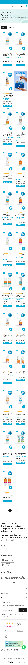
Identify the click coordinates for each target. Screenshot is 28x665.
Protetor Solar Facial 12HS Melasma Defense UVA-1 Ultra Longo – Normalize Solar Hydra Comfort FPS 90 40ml (7, 414)
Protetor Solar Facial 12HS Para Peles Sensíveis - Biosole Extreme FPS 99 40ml (7, 336)
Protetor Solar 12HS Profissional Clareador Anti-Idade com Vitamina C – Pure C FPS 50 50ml (20, 296)
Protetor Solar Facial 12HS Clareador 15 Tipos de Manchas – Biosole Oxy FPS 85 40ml (7, 55)
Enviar (23, 610)
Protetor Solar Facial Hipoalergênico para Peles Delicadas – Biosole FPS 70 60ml (7, 176)
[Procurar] (22, 6)
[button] (4, 2)
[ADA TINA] (14, 6)
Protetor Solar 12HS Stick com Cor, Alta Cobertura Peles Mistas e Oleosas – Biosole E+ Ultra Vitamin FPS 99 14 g (7, 96)
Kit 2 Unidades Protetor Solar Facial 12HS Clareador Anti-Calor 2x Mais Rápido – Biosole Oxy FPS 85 (7, 296)
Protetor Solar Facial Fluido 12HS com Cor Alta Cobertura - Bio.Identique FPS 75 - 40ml (20, 55)
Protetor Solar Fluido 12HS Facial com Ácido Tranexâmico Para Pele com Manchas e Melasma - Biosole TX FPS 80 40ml (7, 135)
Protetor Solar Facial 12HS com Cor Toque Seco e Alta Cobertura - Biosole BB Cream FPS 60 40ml (20, 135)
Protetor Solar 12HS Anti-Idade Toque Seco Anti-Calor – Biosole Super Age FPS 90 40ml (20, 255)
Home (2, 12)
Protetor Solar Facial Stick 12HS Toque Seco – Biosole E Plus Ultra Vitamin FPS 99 (20, 215)
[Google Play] (7, 566)
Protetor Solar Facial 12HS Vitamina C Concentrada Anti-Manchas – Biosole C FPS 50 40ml (7, 215)
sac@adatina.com (5, 651)
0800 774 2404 (16, 650)
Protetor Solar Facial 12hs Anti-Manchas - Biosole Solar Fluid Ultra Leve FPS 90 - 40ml (20, 336)
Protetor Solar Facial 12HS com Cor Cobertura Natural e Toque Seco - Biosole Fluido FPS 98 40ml (20, 176)
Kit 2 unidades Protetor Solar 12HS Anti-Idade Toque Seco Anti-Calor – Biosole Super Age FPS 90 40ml (7, 494)
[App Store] (7, 561)
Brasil (6, 577)
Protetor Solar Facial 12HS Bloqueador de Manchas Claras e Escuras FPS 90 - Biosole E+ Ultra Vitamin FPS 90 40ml (7, 454)
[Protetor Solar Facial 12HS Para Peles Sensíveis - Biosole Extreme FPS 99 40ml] (7, 322)
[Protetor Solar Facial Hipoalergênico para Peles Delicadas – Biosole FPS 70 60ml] (7, 161)
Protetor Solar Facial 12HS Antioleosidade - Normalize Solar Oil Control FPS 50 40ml (7, 255)
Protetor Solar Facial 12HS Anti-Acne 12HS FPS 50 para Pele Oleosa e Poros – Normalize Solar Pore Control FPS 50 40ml (20, 414)
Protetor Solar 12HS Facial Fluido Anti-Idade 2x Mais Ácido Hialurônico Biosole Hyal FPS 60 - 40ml (7, 373)
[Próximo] (18, 510)
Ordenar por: (12, 27)
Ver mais (3, 545)
